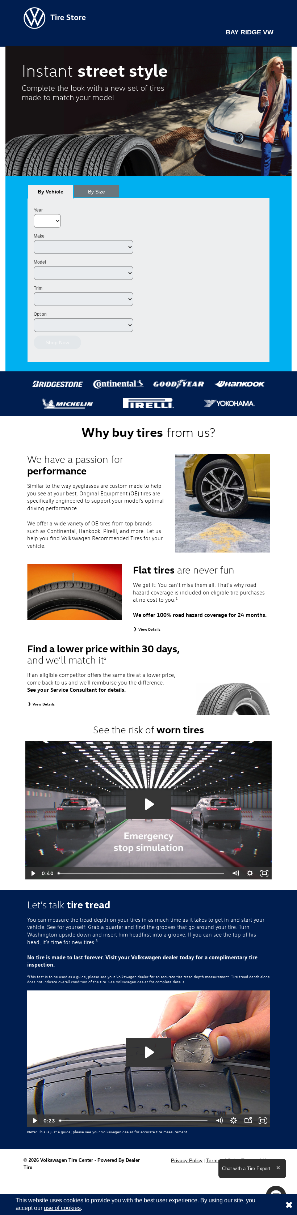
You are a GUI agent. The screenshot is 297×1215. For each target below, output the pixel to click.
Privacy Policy (186, 1160)
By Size (96, 192)
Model (40, 262)
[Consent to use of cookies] (289, 1204)
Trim (38, 288)
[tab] (51, 192)
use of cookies (62, 1208)
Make (39, 236)
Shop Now (57, 342)
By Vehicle (50, 192)
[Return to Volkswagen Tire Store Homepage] (55, 17)
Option (40, 314)
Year (38, 210)
